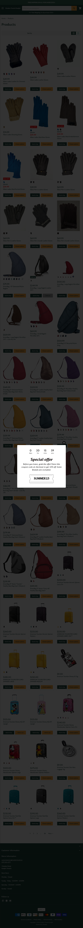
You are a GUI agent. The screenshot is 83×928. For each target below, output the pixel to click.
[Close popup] (64, 443)
